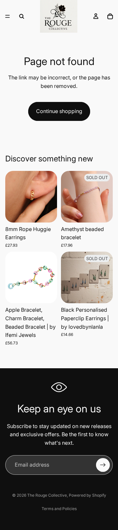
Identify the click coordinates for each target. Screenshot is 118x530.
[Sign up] (103, 465)
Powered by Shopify (87, 495)
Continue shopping (59, 111)
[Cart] (110, 16)
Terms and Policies (59, 508)
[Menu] (7, 16)
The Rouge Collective (47, 495)
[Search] (21, 16)
